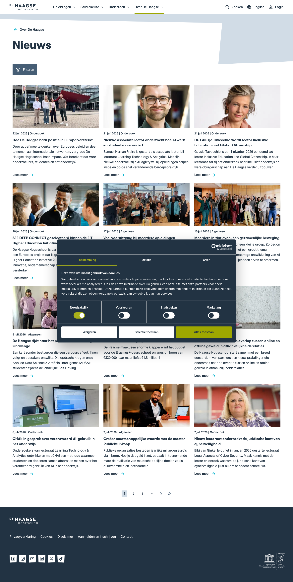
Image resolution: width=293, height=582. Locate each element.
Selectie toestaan (146, 332)
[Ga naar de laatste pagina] (169, 493)
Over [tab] (206, 259)
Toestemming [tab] (86, 259)
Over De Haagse (147, 9)
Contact (127, 537)
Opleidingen (62, 9)
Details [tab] (146, 259)
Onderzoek (117, 9)
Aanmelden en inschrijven (97, 537)
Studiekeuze (90, 9)
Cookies (46, 537)
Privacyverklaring (23, 537)
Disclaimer (65, 537)
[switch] (124, 315)
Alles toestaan (204, 332)
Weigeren (89, 332)
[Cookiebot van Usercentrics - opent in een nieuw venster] (214, 247)
